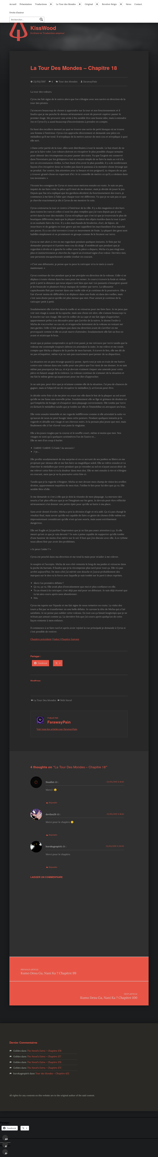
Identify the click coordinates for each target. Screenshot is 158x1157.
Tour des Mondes (68, 81)
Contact (138, 4)
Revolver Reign (109, 4)
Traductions (41, 4)
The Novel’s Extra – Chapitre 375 (44, 1067)
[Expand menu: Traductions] (51, 4)
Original (89, 4)
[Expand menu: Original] (97, 4)
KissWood (43, 28)
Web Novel (66, 700)
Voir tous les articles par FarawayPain (57, 729)
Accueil (12, 4)
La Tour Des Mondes (45, 700)
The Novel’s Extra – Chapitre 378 (44, 1050)
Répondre (53, 802)
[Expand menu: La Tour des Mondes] (80, 4)
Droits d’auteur (16, 12)
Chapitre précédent (41, 639)
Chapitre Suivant (70, 639)
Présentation (26, 4)
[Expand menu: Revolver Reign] (121, 4)
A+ (6, 1139)
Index (56, 639)
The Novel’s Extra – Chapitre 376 (44, 1062)
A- (6, 1153)
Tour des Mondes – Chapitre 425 (52, 1073)
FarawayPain (90, 81)
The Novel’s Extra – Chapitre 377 (44, 1056)
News (128, 4)
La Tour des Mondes (66, 4)
